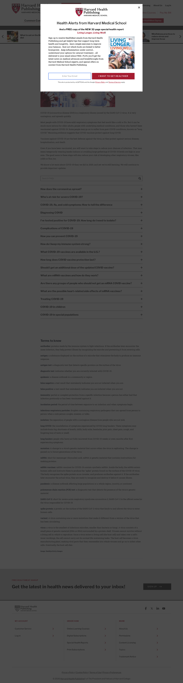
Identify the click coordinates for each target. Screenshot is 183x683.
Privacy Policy (100, 82)
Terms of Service (115, 82)
